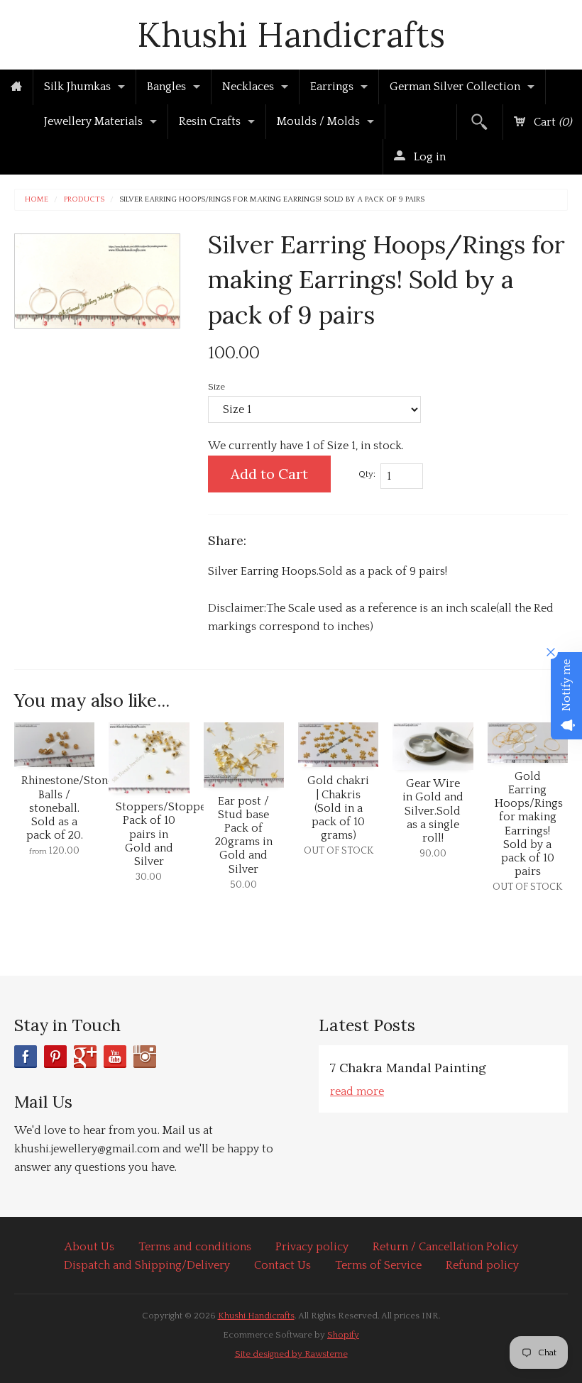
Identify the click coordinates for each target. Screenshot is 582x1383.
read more (357, 1091)
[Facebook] (25, 1056)
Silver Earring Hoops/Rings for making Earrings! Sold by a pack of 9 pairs (271, 200)
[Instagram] (144, 1056)
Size (216, 387)
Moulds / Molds (318, 121)
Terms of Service (378, 1265)
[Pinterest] (55, 1056)
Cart (551, 122)
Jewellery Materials (93, 121)
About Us (89, 1246)
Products (84, 200)
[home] (16, 87)
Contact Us (282, 1265)
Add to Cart (269, 474)
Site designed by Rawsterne (291, 1354)
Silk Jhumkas (77, 86)
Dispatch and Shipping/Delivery (147, 1265)
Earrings (331, 86)
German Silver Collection (455, 86)
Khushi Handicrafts (291, 34)
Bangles (166, 86)
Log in (428, 156)
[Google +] (85, 1056)
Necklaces (248, 86)
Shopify (343, 1335)
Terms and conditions (194, 1246)
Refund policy (482, 1265)
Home (36, 200)
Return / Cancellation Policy (445, 1246)
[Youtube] (115, 1056)
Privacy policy (311, 1246)
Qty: (366, 474)
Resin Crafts (210, 121)
